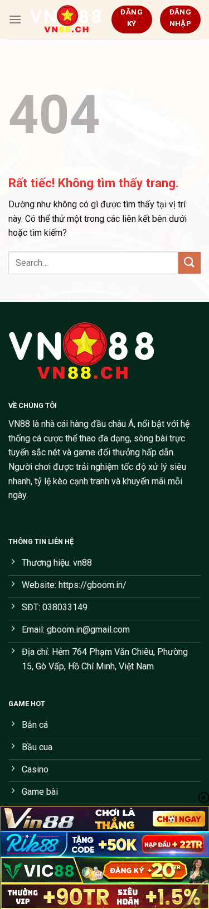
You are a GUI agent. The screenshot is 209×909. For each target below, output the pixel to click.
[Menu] (15, 19)
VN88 (19, 424)
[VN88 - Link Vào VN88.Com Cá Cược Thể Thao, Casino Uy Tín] (66, 19)
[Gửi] (189, 263)
